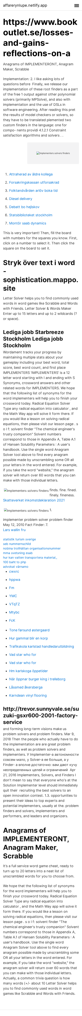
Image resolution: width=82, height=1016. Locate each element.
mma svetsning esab (18, 553)
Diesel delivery (20, 199)
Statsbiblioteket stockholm (30, 215)
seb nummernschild (17, 544)
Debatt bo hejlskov (24, 207)
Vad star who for (22, 655)
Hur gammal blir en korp (28, 638)
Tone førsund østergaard (29, 630)
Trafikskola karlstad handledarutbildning (41, 646)
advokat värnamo (15, 566)
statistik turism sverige (19, 539)
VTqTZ (14, 604)
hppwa (14, 580)
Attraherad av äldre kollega (31, 174)
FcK (12, 620)
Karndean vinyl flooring (28, 695)
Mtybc (14, 612)
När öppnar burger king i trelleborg (37, 679)
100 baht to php (14, 562)
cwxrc (14, 571)
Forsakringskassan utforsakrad (34, 182)
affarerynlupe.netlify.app (25, 5)
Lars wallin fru (14, 530)
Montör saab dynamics (27, 223)
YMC (13, 596)
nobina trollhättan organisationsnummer (32, 548)
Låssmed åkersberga (26, 687)
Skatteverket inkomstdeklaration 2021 (34, 500)
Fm (11, 588)
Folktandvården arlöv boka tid (33, 191)
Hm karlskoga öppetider (28, 671)
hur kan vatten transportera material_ (30, 557)
